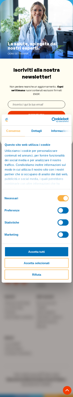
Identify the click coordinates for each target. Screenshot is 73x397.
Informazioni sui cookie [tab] (61, 130)
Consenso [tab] (13, 130)
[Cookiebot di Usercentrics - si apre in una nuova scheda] (52, 119)
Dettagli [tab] (36, 130)
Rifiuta (36, 274)
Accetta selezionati (36, 263)
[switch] (63, 210)
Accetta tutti (36, 251)
